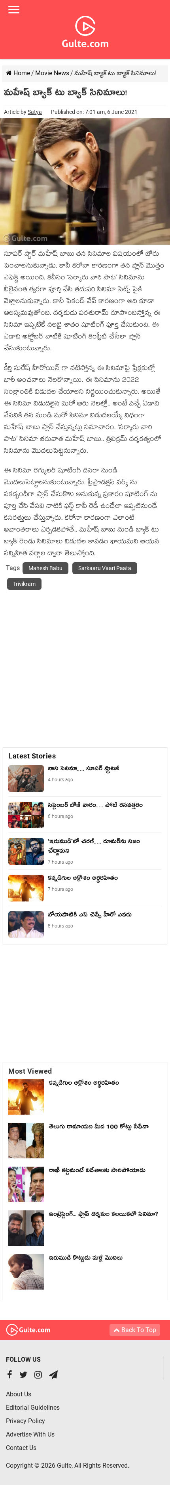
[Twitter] (23, 1375)
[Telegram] (53, 1375)
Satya (35, 112)
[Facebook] (9, 1375)
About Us (18, 1394)
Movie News (52, 73)
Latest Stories (32, 756)
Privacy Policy (25, 1421)
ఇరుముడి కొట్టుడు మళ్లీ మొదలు (86, 1259)
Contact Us (21, 1448)
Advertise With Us (30, 1434)
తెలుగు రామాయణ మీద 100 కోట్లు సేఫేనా (99, 1128)
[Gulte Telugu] (85, 29)
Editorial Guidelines (33, 1407)
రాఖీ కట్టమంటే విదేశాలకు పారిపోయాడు (97, 1172)
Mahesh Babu (45, 568)
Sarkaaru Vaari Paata (104, 568)
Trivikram (24, 584)
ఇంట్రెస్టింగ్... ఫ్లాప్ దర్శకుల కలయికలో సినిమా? (103, 1215)
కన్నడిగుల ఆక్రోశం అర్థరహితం (84, 1084)
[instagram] (38, 1375)
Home (21, 73)
